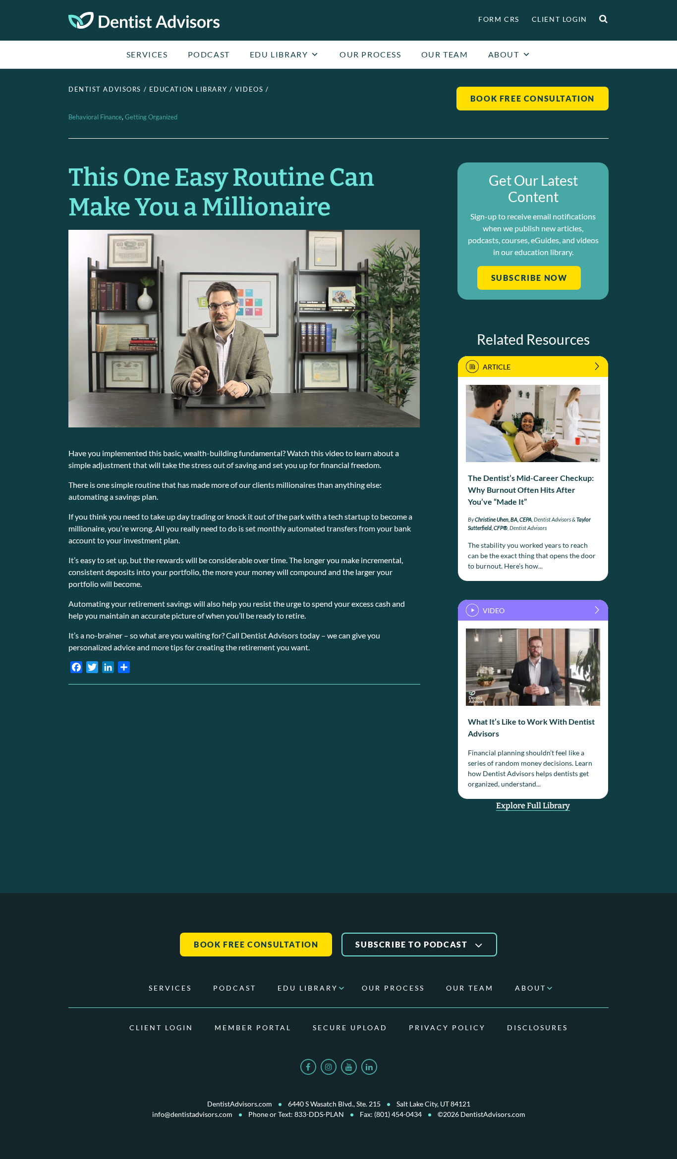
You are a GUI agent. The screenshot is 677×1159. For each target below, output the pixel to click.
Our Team (444, 54)
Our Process (370, 54)
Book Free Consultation (532, 98)
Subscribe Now (529, 277)
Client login (161, 1027)
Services (147, 54)
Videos (249, 89)
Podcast (209, 54)
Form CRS (498, 19)
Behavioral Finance (95, 117)
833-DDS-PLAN (319, 1114)
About (503, 54)
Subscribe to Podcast (412, 944)
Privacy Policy (447, 1027)
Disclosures (537, 1027)
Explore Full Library (533, 805)
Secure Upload (350, 1027)
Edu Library (279, 54)
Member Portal (253, 1027)
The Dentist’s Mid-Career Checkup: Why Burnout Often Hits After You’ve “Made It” (531, 489)
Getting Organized (151, 117)
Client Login (559, 19)
